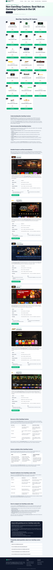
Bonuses (29, 1)
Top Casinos (21, 1)
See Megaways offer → (15, 410)
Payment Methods (28, 565)
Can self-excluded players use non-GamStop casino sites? (21, 551)
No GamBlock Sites (44, 1)
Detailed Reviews (39, 564)
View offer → (13, 44)
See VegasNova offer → (15, 238)
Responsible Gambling (38, 1)
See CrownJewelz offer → (16, 281)
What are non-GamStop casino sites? (17, 544)
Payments (32, 1)
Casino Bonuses (28, 564)
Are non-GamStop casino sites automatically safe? (19, 546)
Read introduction (9, 12)
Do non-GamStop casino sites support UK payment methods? (21, 554)
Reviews (25, 1)
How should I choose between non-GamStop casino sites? (20, 549)
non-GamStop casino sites (30, 561)
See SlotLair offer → (15, 323)
